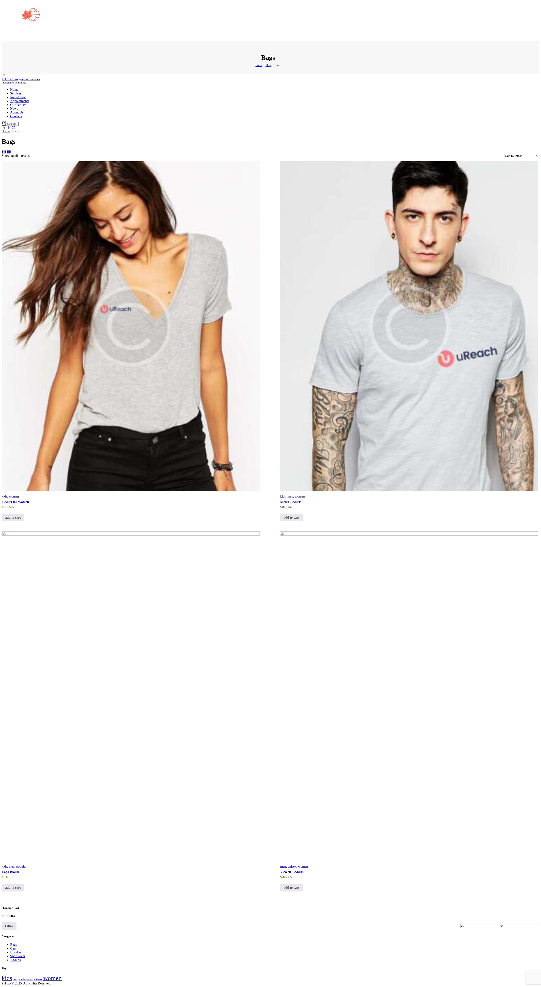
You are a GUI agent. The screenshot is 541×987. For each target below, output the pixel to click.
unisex (292, 866)
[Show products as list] (8, 152)
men (290, 496)
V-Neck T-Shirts (291, 872)
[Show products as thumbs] (4, 152)
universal (38, 979)
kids (4, 496)
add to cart (13, 517)
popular (21, 866)
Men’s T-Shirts (290, 502)
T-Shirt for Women (15, 502)
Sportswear (17, 956)
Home (258, 65)
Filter (9, 926)
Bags (13, 944)
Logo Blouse (10, 872)
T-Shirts (15, 960)
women (14, 496)
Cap (13, 948)
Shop (269, 65)
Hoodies (15, 952)
